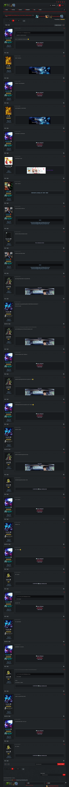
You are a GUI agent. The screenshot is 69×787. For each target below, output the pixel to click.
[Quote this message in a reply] (64, 53)
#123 (64, 81)
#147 (64, 669)
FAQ (34, 9)
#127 (64, 181)
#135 (64, 377)
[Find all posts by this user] (5, 53)
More (40, 9)
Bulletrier (35, 669)
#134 (64, 352)
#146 (64, 644)
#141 (64, 522)
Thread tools (57, 25)
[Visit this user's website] (5, 324)
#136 (64, 402)
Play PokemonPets (42, 16)
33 (18, 20)
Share (7, 52)
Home (6, 9)
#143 (64, 572)
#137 (64, 427)
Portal (13, 9)
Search (20, 9)
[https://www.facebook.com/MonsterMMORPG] (56, 2)
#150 (64, 744)
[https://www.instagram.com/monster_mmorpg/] (65, 2)
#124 (64, 106)
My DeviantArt (39, 43)
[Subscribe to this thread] (63, 25)
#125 (64, 131)
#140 (64, 497)
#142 (64, 547)
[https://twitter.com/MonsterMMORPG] (58, 2)
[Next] (21, 21)
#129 (64, 231)
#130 (64, 251)
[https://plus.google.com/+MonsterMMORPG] (60, 2)
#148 (64, 694)
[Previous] (6, 21)
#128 (64, 206)
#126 (64, 156)
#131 (64, 276)
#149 (64, 719)
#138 (64, 452)
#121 (64, 28)
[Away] (10, 214)
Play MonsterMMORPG (56, 16)
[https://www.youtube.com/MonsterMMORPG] (63, 2)
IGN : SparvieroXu (40, 44)
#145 (64, 619)
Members (28, 9)
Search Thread (61, 764)
